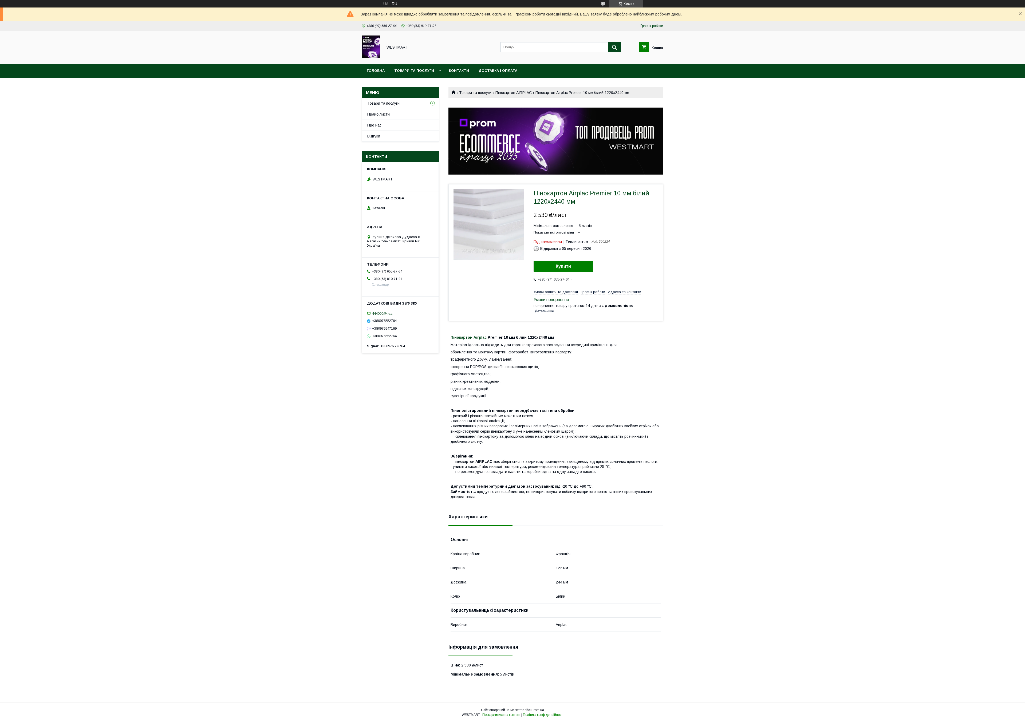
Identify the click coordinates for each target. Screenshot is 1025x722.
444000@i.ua (382, 313)
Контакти (459, 71)
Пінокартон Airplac (469, 337)
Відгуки (373, 136)
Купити (563, 266)
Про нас (374, 125)
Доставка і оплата (498, 71)
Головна (376, 71)
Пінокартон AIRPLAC (513, 92)
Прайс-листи (378, 114)
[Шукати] (614, 47)
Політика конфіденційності (543, 715)
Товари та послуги (414, 71)
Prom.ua (537, 710)
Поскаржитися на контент (501, 715)
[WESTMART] (371, 57)
